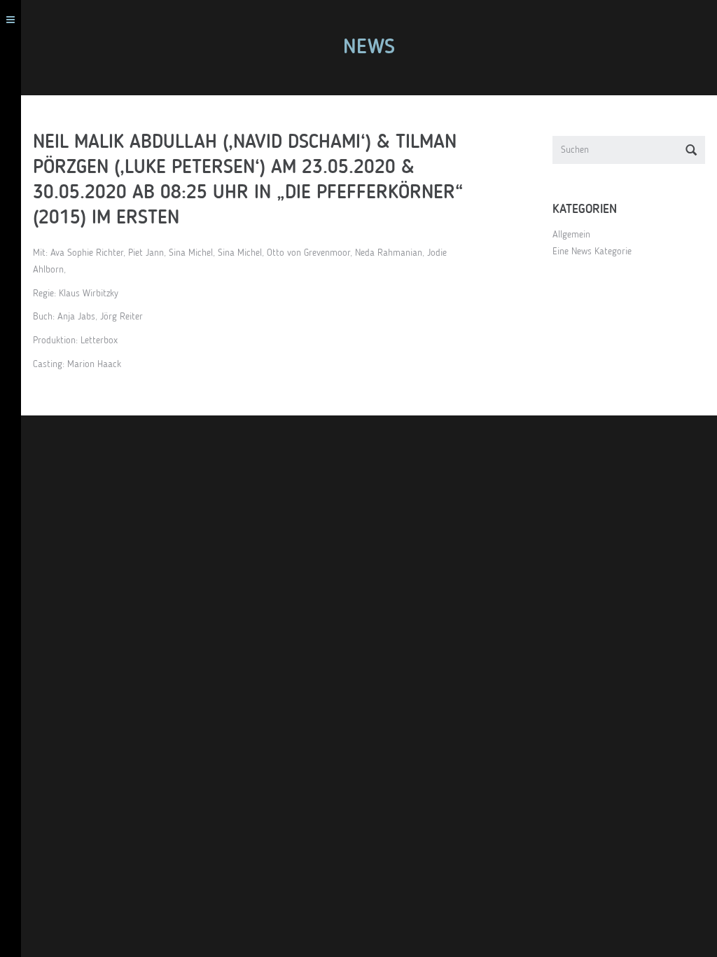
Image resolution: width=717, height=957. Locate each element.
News (369, 47)
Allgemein (571, 235)
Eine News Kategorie (592, 251)
